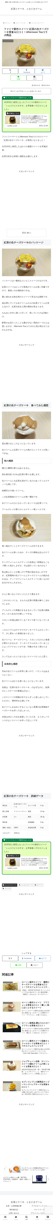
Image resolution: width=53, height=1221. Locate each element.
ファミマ (7, 888)
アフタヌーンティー (39, 1206)
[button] (35, 78)
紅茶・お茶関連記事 (14, 1206)
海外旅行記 (13, 1210)
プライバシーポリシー (39, 1213)
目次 (24, 233)
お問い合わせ (14, 1213)
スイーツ (40, 885)
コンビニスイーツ (11, 885)
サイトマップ (39, 1210)
